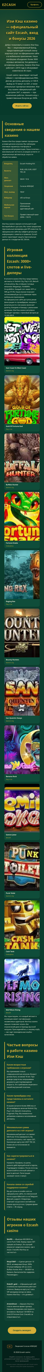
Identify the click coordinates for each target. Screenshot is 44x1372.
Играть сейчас (22, 106)
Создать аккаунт (22, 1330)
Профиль (34, 4)
